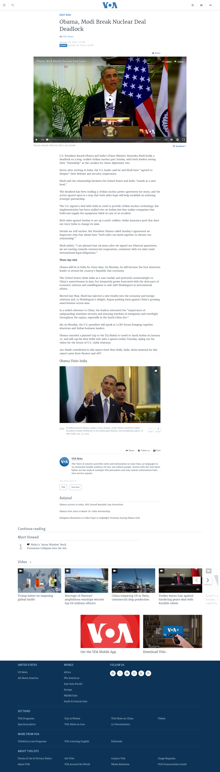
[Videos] (201, 5)
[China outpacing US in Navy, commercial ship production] (133, 580)
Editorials (116, 741)
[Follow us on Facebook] (113, 673)
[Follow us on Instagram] (134, 673)
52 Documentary (120, 724)
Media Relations (120, 764)
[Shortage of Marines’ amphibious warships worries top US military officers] (86, 580)
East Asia (65, 15)
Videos (161, 718)
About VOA (24, 764)
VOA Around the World (77, 764)
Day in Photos (72, 718)
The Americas (71, 678)
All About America (28, 678)
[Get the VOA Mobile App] (110, 631)
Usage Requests (166, 758)
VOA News (68, 36)
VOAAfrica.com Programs (32, 741)
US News (23, 672)
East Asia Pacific (73, 683)
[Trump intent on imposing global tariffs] (39, 580)
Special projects (27, 724)
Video (22, 562)
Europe (68, 689)
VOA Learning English (77, 741)
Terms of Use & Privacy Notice (35, 758)
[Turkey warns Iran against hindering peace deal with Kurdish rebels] (180, 580)
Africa (67, 672)
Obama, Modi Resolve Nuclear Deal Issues (61, 61)
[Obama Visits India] (110, 394)
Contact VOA (118, 758)
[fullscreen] (183, 140)
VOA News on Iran (75, 724)
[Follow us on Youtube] (127, 673)
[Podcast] (148, 673)
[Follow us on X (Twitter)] (120, 673)
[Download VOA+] (172, 631)
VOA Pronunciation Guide (172, 764)
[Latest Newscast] (210, 5)
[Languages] (192, 5)
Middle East (70, 695)
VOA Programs (26, 718)
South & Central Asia (75, 701)
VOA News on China (122, 718)
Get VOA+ (70, 758)
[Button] (156, 53)
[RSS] (141, 673)
